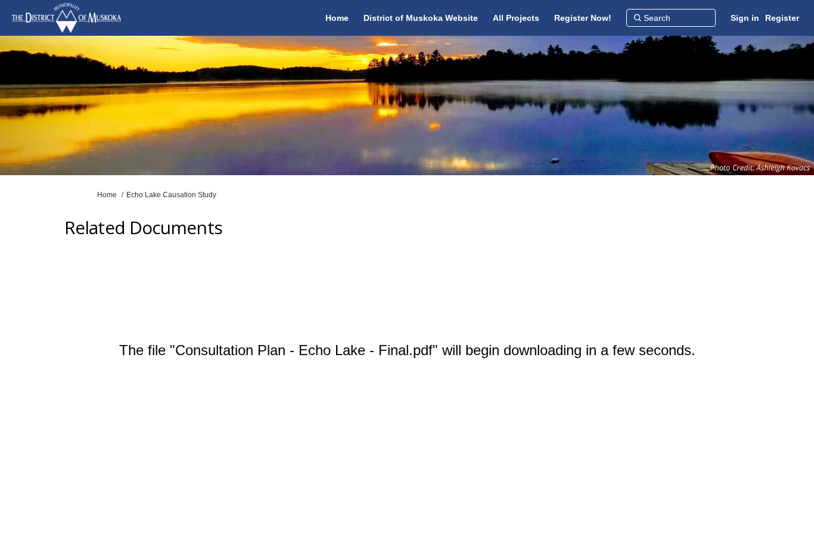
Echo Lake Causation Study (171, 195)
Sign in (745, 18)
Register (782, 18)
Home (107, 195)
